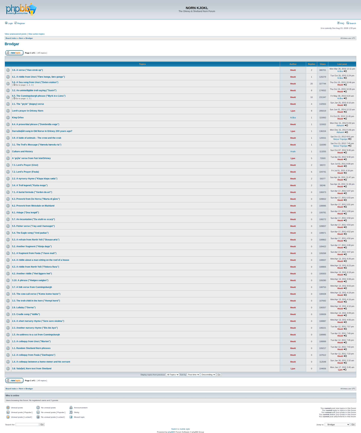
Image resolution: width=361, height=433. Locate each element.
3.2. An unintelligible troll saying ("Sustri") (34, 90)
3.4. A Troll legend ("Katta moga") (30, 185)
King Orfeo (18, 117)
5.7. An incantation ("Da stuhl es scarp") (33, 219)
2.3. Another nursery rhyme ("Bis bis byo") (35, 328)
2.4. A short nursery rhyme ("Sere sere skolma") (38, 321)
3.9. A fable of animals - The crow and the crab (36, 138)
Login (10, 23)
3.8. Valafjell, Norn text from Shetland (31, 368)
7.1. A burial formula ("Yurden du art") (32, 192)
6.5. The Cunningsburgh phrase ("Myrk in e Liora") (38, 96)
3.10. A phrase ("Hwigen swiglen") (30, 280)
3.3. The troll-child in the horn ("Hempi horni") (36, 300)
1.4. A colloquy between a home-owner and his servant (41, 361)
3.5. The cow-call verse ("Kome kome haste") (36, 294)
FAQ (342, 23)
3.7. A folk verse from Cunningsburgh (32, 287)
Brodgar (29, 38)
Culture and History (22, 151)
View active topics (36, 34)
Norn (21, 38)
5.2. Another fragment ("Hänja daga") (32, 246)
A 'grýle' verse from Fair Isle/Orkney (31, 158)
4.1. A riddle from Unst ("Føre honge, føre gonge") (38, 77)
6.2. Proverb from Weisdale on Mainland (33, 205)
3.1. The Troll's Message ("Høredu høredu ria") (36, 144)
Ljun (293, 111)
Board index (11, 38)
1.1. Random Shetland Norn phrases (31, 348)
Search (352, 23)
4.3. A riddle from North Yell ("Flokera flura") (35, 266)
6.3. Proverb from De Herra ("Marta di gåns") (36, 199)
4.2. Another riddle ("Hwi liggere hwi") (32, 273)
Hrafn (293, 151)
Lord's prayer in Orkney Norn (27, 110)
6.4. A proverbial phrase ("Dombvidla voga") (35, 124)
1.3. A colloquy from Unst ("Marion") (31, 341)
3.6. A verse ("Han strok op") (27, 70)
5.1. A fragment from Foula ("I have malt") (34, 253)
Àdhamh (340, 125)
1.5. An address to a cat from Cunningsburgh (36, 334)
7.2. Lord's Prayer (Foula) (25, 172)
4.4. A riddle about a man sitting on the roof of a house (40, 260)
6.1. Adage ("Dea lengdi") (25, 212)
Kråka (340, 71)
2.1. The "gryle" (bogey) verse (28, 104)
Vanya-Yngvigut (340, 139)
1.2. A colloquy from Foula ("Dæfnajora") (33, 355)
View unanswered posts (16, 34)
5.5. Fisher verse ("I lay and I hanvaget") (33, 226)
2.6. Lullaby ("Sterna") (24, 307)
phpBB (171, 432)
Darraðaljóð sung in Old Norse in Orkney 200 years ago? (42, 131)
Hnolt (293, 70)
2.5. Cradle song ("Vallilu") (26, 314)
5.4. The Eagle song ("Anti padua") (30, 233)
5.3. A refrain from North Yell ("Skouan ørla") (35, 239)
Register (21, 23)
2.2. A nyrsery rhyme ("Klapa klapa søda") (34, 178)
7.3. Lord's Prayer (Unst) (25, 165)
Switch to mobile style (180, 429)
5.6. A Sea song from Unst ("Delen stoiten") (35, 82)
